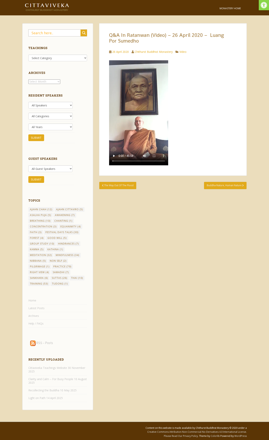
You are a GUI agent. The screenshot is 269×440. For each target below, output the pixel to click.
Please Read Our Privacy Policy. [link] (181, 436)
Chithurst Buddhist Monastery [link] (154, 52)
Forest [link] (37, 238)
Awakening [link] (65, 215)
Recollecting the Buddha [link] (43, 390)
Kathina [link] (55, 249)
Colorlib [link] (215, 436)
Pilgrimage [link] (39, 266)
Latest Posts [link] (36, 308)
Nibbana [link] (38, 260)
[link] (264, 5)
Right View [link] (39, 272)
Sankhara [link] (39, 278)
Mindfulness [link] (67, 255)
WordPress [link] (240, 436)
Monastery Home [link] (230, 8)
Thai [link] (77, 278)
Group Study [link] (42, 243)
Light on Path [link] (36, 398)
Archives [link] (33, 316)
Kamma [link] (37, 249)
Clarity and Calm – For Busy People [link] (50, 379)
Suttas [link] (59, 278)
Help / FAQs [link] (36, 323)
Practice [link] (62, 266)
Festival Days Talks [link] (61, 232)
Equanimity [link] (70, 226)
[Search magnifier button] (84, 33)
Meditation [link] (41, 255)
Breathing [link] (40, 220)
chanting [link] (63, 220)
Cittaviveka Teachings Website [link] (47, 368)
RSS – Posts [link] (44, 343)
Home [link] (32, 300)
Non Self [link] (58, 260)
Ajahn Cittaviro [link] (69, 209)
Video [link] (182, 52)
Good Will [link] (57, 238)
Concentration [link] (43, 226)
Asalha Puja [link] (40, 215)
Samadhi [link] (61, 272)
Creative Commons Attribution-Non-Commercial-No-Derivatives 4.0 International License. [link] (197, 431)
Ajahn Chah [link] (41, 209)
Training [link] (39, 283)
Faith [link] (36, 232)
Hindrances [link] (68, 243)
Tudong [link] (60, 283)
